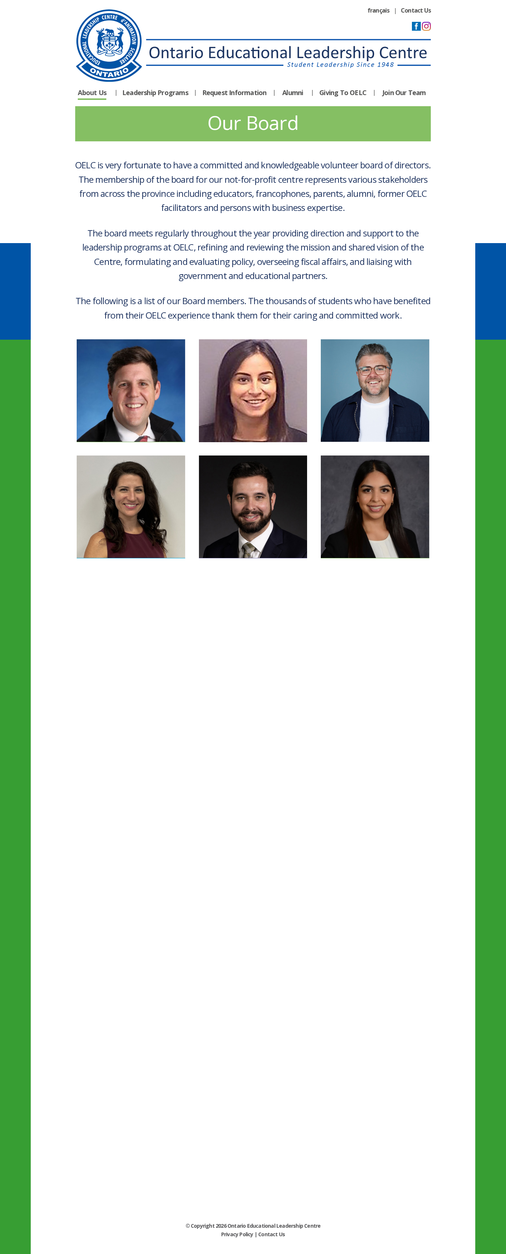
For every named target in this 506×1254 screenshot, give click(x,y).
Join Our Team (404, 92)
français (378, 10)
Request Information (234, 92)
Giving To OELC (342, 92)
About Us (92, 92)
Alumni (292, 92)
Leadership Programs (155, 92)
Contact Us (416, 10)
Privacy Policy (237, 1234)
